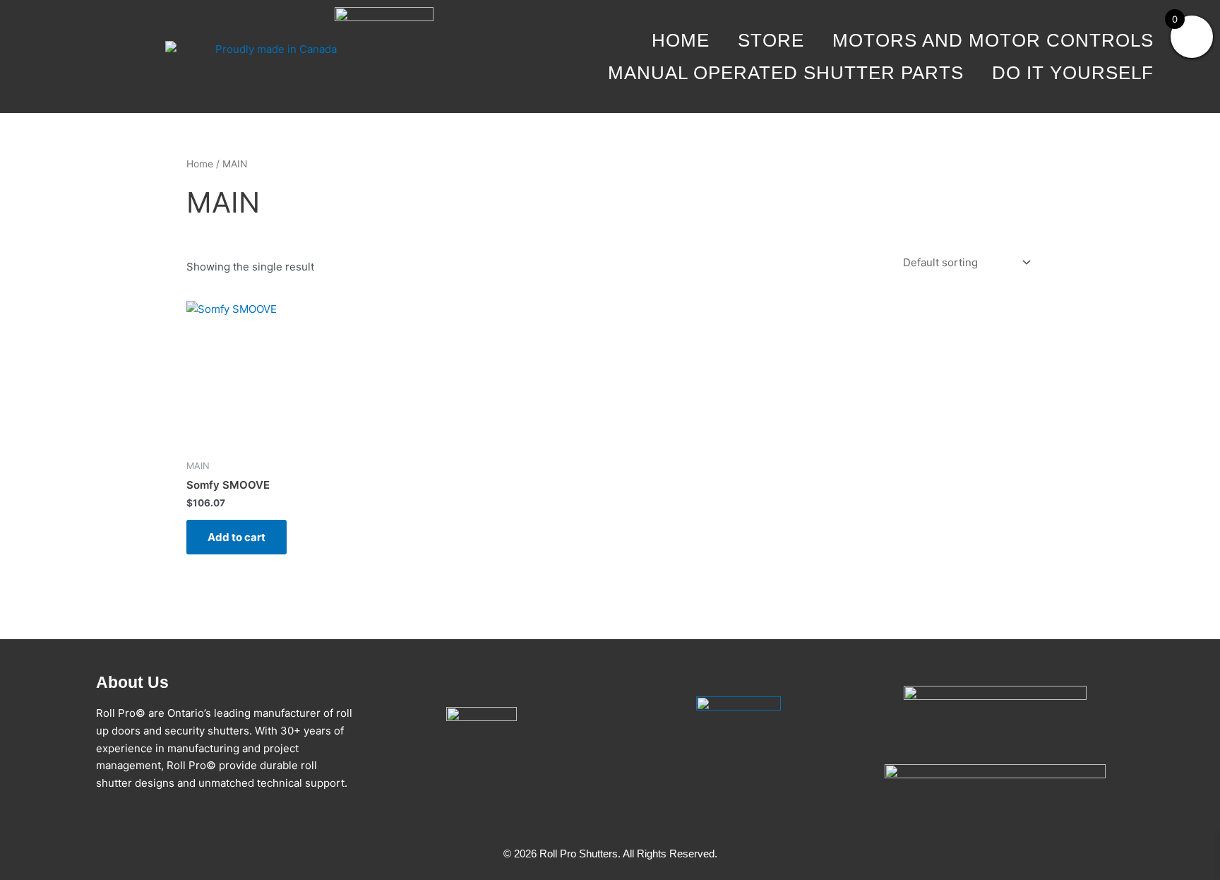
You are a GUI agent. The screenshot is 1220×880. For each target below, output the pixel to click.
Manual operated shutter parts (786, 72)
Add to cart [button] (236, 537)
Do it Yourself (1073, 72)
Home (681, 40)
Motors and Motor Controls (993, 40)
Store (771, 40)
